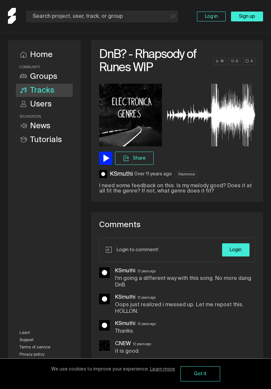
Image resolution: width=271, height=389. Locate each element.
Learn (24, 333)
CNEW (123, 343)
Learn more (162, 369)
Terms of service (34, 347)
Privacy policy (32, 355)
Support (26, 340)
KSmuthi (121, 174)
